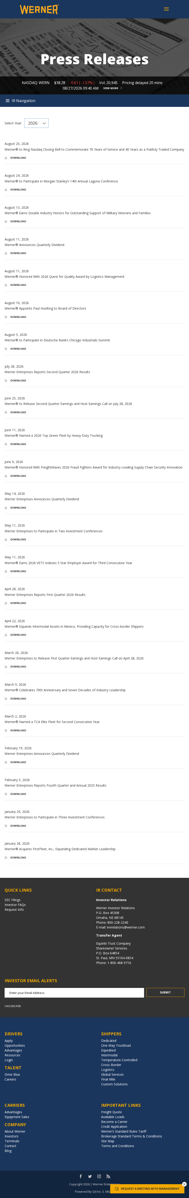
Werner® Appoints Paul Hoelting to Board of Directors (45, 308)
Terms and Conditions (117, 1146)
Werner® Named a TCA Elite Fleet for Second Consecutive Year (52, 722)
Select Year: (13, 123)
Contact (10, 1146)
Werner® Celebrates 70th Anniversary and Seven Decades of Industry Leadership (65, 690)
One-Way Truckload (116, 1045)
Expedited (108, 1050)
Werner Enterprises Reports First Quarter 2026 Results (45, 594)
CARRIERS (15, 1105)
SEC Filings (13, 900)
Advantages (13, 1050)
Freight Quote (111, 1112)
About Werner (15, 1131)
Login (9, 1060)
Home (94, 100)
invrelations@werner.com (125, 927)
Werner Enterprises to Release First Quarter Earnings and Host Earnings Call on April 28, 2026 (74, 658)
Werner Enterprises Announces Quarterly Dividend (42, 499)
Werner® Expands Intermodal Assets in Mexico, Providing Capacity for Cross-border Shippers (74, 626)
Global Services (112, 1074)
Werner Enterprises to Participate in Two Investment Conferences (54, 531)
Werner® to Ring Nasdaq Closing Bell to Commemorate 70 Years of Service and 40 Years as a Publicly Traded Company (94, 149)
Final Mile (108, 1079)
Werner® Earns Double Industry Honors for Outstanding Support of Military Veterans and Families (78, 213)
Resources (12, 1055)
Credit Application (114, 1126)
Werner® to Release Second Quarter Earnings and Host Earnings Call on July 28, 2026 (68, 403)
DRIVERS (13, 1034)
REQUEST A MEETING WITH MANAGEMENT (150, 1189)
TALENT (13, 1067)
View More (110, 88)
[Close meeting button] (184, 1184)
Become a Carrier (114, 1121)
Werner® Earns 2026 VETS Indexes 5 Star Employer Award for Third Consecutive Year (68, 563)
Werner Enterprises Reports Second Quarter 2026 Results (47, 372)
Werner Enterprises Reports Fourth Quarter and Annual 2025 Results (55, 785)
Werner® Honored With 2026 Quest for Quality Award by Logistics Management (64, 276)
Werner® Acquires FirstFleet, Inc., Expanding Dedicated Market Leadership (60, 849)
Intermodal (109, 1055)
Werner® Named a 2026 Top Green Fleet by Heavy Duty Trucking (54, 435)
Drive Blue (12, 1074)
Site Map (107, 1141)
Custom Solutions (114, 1084)
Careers (10, 1079)
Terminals (12, 1141)
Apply (9, 1040)
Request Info (14, 909)
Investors (11, 1136)
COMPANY (15, 1124)
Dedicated (108, 1040)
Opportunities (15, 1045)
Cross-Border (111, 1065)
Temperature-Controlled (119, 1060)
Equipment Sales (17, 1117)
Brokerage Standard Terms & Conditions (131, 1136)
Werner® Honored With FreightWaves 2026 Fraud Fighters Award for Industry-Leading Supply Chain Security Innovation (94, 467)
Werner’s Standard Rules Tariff (123, 1131)
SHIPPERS (111, 1034)
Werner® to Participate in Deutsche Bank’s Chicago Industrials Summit (57, 340)
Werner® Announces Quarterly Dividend (34, 245)
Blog (8, 1150)
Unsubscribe (13, 1006)
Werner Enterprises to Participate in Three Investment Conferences (55, 817)
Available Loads (112, 1117)
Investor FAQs (15, 904)
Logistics (107, 1069)
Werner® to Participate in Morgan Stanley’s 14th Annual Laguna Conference (61, 181)
